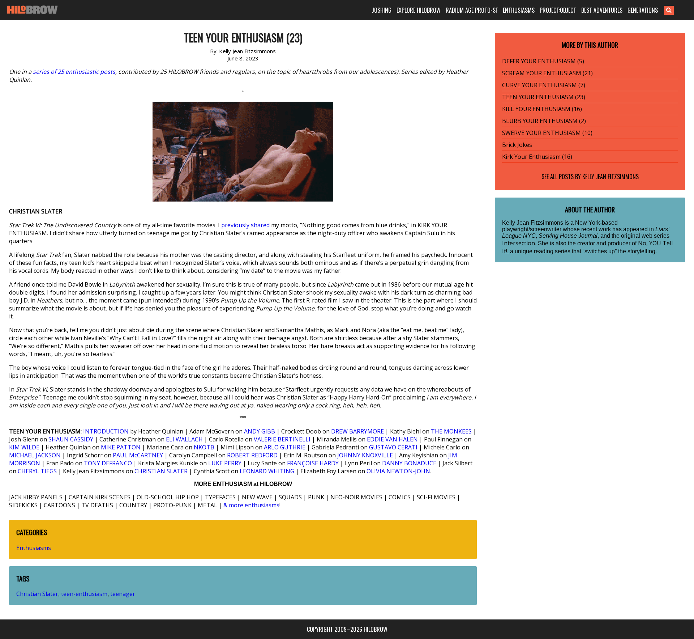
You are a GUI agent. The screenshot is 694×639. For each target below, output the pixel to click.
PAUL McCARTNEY (138, 455)
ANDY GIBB (259, 431)
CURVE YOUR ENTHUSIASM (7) (543, 85)
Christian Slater (37, 594)
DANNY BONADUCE (409, 463)
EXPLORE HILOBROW (419, 10)
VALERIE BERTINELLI (282, 439)
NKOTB (204, 447)
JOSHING (381, 10)
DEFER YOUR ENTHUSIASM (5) (543, 61)
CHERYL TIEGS (37, 471)
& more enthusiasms (251, 505)
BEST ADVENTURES (601, 10)
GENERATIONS (642, 10)
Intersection (518, 243)
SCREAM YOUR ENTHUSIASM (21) (547, 73)
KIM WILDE (24, 447)
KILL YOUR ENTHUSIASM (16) (542, 109)
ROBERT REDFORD (252, 455)
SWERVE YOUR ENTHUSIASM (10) (547, 133)
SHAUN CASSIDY (70, 439)
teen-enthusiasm (84, 594)
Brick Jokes (517, 145)
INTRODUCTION (106, 431)
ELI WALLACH (184, 439)
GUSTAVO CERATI (393, 447)
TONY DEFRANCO (108, 463)
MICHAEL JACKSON (35, 455)
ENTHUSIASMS (519, 10)
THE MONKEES (451, 431)
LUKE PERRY (224, 463)
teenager (122, 594)
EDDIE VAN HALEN (392, 439)
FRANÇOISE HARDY (313, 463)
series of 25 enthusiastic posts (74, 72)
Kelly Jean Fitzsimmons (610, 176)
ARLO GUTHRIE (284, 447)
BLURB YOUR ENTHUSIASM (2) (544, 121)
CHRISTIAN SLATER (161, 471)
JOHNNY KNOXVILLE (365, 455)
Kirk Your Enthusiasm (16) (537, 157)
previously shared (245, 225)
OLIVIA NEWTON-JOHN (398, 471)
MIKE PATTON (121, 447)
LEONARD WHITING (267, 471)
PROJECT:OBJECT (558, 10)
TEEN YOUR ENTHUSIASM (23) (543, 97)
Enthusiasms (33, 548)
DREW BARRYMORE (357, 431)
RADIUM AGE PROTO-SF (472, 10)
